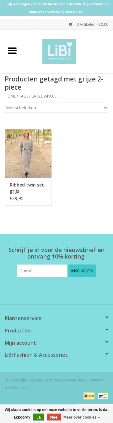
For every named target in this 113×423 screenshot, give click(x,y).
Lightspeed (20, 387)
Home (10, 96)
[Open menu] (12, 50)
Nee (53, 417)
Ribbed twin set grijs (27, 188)
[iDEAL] (88, 395)
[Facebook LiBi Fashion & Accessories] (51, 290)
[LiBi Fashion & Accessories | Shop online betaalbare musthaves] (69, 51)
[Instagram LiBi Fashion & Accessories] (62, 290)
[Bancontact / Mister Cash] (101, 395)
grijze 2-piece (43, 96)
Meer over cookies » (81, 417)
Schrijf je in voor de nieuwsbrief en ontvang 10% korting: (56, 253)
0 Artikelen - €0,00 (92, 24)
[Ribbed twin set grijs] (28, 153)
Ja (38, 417)
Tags (23, 96)
